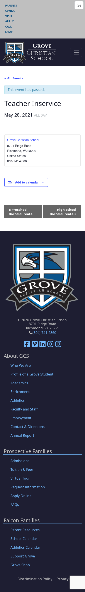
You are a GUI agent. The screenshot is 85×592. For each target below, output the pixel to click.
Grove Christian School (23, 140)
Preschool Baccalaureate (20, 211)
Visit (8, 16)
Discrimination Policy (35, 578)
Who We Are (20, 365)
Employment (20, 418)
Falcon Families (22, 520)
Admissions (19, 460)
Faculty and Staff (24, 409)
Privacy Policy (68, 578)
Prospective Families (28, 451)
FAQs (14, 504)
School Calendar (23, 538)
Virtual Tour (20, 478)
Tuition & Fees (22, 469)
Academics (19, 383)
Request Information (27, 487)
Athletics (17, 400)
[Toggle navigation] (76, 52)
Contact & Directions (27, 426)
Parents (11, 5)
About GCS (16, 356)
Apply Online (20, 495)
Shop (9, 32)
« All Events (13, 78)
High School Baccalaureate (63, 211)
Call (8, 26)
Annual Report (22, 435)
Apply (9, 21)
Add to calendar (27, 182)
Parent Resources (25, 529)
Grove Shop (20, 564)
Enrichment (20, 391)
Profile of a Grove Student (31, 374)
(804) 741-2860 (44, 332)
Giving (10, 11)
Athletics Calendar (25, 547)
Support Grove (22, 556)
